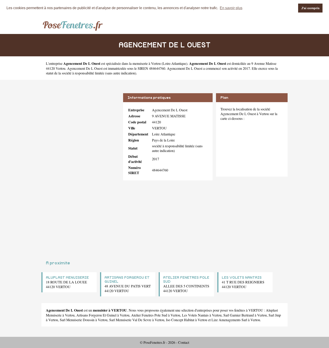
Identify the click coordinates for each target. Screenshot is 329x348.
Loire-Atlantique (174, 63)
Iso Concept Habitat (180, 319)
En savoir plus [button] (231, 8)
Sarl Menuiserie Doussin (77, 319)
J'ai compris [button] (310, 8)
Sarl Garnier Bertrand (238, 315)
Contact (183, 342)
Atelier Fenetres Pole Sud (149, 315)
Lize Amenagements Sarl (229, 319)
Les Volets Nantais (195, 315)
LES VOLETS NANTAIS (242, 277)
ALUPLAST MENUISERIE (67, 277)
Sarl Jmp (275, 315)
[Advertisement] (80, 124)
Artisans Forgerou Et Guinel (96, 315)
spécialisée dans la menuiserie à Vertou (133, 63)
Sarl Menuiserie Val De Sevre (130, 319)
